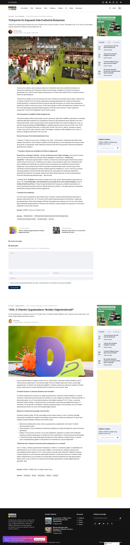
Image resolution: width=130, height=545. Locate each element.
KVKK (12, 540)
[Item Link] (48, 521)
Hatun (34, 475)
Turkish (109, 543)
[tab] (101, 42)
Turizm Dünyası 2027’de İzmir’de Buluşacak (111, 46)
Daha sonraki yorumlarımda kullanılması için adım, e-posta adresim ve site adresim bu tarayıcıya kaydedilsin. (41, 283)
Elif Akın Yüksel (17, 31)
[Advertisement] (109, 106)
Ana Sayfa (11, 16)
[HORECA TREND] (12, 8)
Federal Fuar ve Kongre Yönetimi (27, 219)
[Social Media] (103, 2)
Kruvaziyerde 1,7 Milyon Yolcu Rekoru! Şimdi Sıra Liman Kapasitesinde (62, 519)
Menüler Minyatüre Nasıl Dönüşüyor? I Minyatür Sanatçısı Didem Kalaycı (63, 529)
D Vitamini (27, 475)
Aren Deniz (16, 320)
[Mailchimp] (118, 148)
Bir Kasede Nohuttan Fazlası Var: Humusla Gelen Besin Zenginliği (112, 71)
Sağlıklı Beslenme (20, 305)
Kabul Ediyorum (39, 539)
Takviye (56, 475)
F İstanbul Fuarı (28, 216)
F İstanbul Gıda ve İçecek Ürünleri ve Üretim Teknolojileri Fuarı (51, 216)
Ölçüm (49, 475)
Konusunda (41, 475)
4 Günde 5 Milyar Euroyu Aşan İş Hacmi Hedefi (111, 62)
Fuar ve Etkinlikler (19, 16)
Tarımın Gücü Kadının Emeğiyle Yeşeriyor (110, 54)
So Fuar (52, 219)
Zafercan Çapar (108, 50)
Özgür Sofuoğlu (42, 219)
